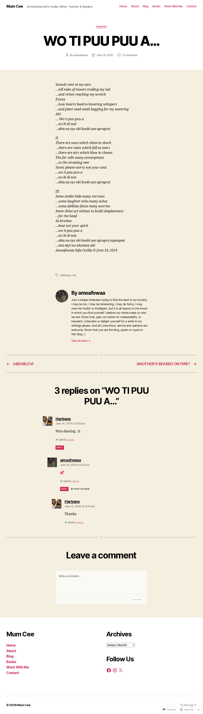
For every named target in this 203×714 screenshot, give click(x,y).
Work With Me (173, 6)
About (135, 6)
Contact (191, 6)
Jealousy (65, 275)
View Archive (80, 340)
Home (123, 6)
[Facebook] (108, 670)
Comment (136, 599)
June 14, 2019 (104, 55)
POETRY (101, 26)
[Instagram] (114, 670)
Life (74, 275)
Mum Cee (14, 6)
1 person (70, 440)
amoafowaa (81, 55)
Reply (60, 447)
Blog (145, 6)
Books (156, 6)
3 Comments (129, 55)
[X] (120, 670)
